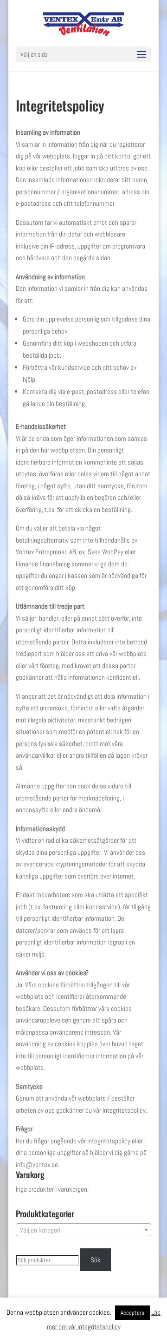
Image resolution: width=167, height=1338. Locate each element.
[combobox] (83, 1229)
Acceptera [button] (132, 1313)
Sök (95, 1259)
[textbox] (83, 1230)
